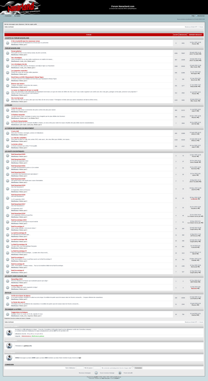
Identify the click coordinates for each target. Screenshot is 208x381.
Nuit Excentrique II (17, 270)
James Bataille (194, 162)
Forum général (16, 51)
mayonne (30, 316)
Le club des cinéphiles (18, 138)
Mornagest (194, 73)
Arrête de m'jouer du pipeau (20, 296)
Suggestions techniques (19, 312)
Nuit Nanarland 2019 (18, 185)
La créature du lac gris (194, 216)
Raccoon (194, 288)
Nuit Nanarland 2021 (18, 172)
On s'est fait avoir (17, 98)
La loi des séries (17, 144)
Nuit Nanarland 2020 (18, 179)
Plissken (194, 117)
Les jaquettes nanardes (19, 71)
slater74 (194, 111)
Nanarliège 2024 (17, 286)
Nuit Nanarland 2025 (18, 154)
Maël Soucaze (106, 378)
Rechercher (201, 16)
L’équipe (28, 318)
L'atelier (8, 105)
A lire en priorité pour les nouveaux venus (25, 41)
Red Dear (194, 168)
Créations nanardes (18, 115)
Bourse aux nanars (17, 84)
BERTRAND (194, 282)
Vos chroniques (16, 58)
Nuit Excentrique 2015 (18, 220)
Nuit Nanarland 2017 (18, 204)
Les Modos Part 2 (34, 118)
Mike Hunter (194, 67)
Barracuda (194, 267)
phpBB (96, 377)
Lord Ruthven (194, 298)
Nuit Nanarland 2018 (18, 195)
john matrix (23, 124)
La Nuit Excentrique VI (18, 251)
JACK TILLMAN (194, 54)
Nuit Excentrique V (17, 257)
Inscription (17, 16)
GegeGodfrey (194, 229)
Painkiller (194, 260)
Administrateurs (26, 336)
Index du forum (9, 27)
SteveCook (194, 80)
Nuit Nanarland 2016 (18, 213)
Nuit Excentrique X (17, 226)
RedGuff (194, 315)
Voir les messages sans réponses (14, 24)
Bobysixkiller (194, 86)
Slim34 (194, 254)
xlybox (194, 175)
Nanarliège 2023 (17, 279)
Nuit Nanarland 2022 (18, 166)
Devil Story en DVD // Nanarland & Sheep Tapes (27, 77)
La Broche (194, 199)
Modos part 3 (23, 44)
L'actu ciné (15, 131)
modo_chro (23, 61)
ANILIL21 (194, 134)
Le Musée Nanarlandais (19, 121)
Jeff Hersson (194, 235)
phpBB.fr (116, 378)
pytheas (26, 345)
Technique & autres (13, 309)
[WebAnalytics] (104, 380)
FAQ (192, 16)
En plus (8, 293)
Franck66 (194, 247)
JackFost (194, 189)
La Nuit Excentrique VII (19, 244)
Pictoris (194, 44)
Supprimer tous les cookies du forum (14, 318)
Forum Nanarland (12, 48)
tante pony (30, 124)
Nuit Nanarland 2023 (18, 159)
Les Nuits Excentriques (14, 151)
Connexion (8, 16)
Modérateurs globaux (38, 336)
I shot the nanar (16, 108)
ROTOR (194, 124)
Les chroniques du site (19, 64)
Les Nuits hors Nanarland (16, 276)
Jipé (79, 358)
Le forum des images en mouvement (19, 128)
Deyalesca (194, 208)
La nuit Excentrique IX (18, 233)
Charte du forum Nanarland (17, 38)
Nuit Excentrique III (17, 264)
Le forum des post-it (18, 302)
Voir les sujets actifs (31, 24)
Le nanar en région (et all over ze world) (24, 90)
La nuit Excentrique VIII (19, 239)
